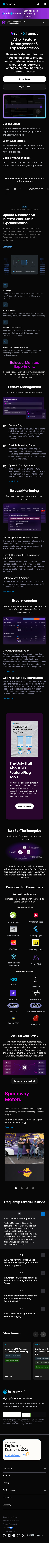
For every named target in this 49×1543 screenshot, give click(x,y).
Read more (10, 1127)
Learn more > (19, 481)
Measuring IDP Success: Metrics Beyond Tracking (16, 1350)
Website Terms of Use (11, 1520)
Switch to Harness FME (24, 1081)
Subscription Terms (10, 1517)
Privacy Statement (10, 1524)
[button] (38, 4)
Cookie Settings (9, 1531)
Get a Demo (24, 79)
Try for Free (24, 87)
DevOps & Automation (12, 1360)
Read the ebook (24, 806)
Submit (26, 1415)
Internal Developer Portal (13, 1355)
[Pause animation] (38, 111)
